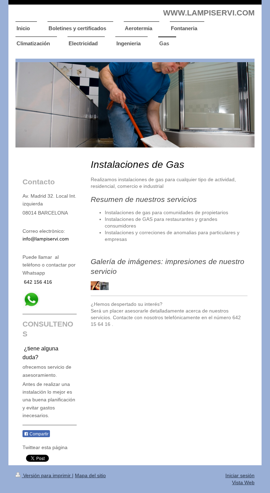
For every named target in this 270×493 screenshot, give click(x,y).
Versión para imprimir (47, 475)
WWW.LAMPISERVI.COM (209, 12)
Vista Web (243, 482)
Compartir (38, 434)
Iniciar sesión (240, 475)
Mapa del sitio (90, 475)
